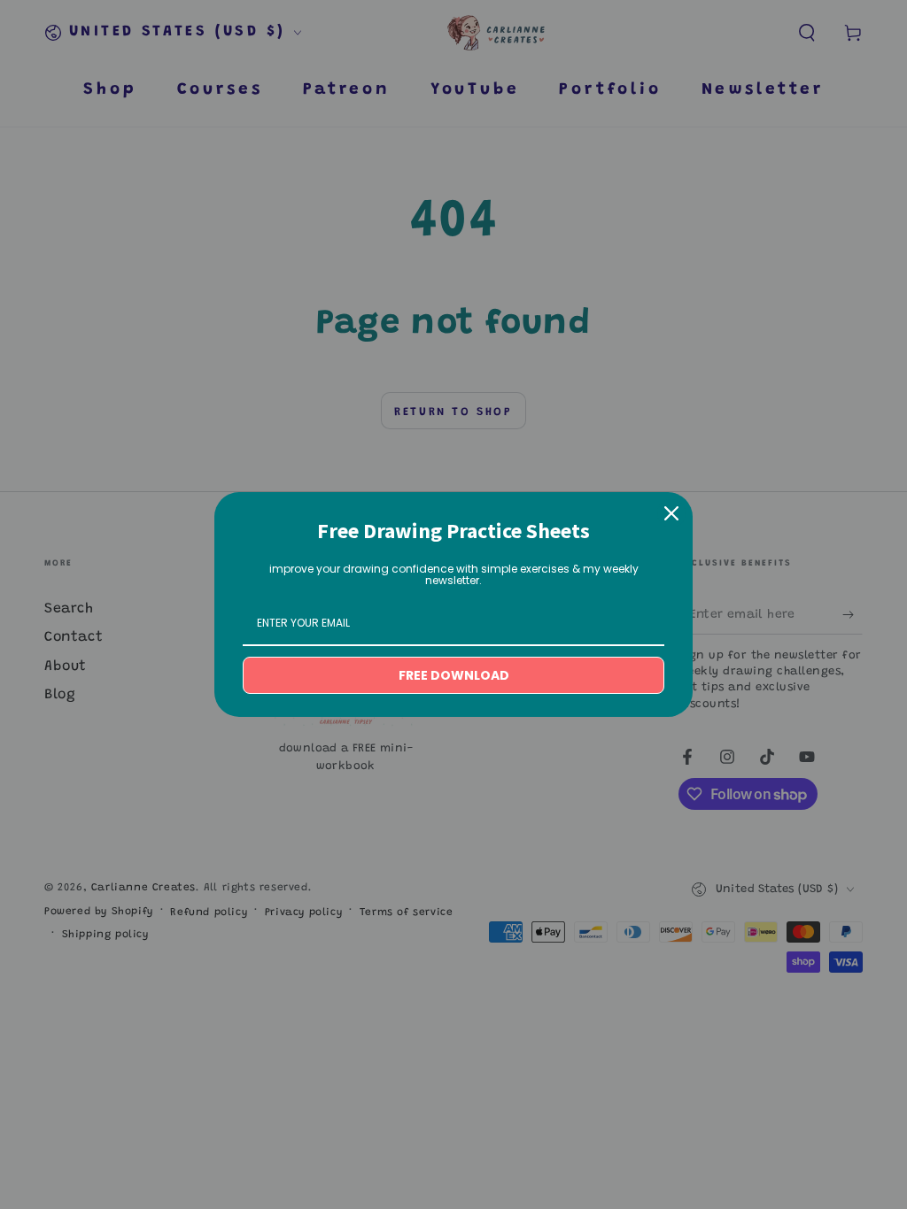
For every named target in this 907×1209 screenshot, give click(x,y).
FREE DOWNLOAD (454, 675)
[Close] (671, 513)
